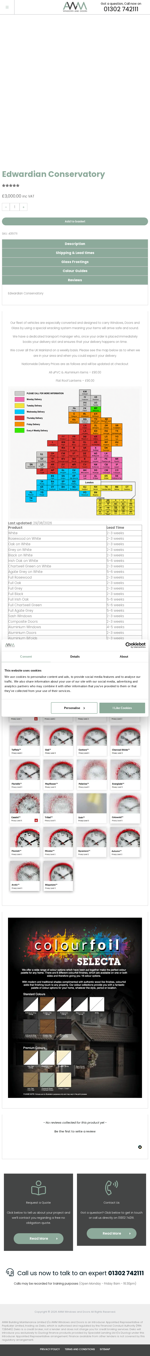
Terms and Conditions (80, 1349)
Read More (39, 1238)
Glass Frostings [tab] (75, 261)
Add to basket (75, 221)
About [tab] (124, 656)
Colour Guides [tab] (75, 270)
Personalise (72, 707)
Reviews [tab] (75, 280)
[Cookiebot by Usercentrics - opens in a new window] (128, 645)
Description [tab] (75, 243)
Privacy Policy (50, 1349)
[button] (75, 1130)
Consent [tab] (26, 656)
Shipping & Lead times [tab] (75, 252)
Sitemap (105, 1349)
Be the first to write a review (75, 1131)
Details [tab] (75, 656)
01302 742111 (121, 9)
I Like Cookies (122, 707)
